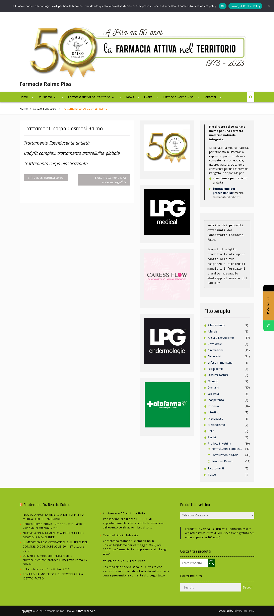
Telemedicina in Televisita (121, 535)
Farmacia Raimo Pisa (45, 83)
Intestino (213, 412)
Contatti (210, 97)
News (130, 97)
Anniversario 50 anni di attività (124, 513)
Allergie (212, 331)
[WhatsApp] (268, 325)
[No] (269, 6)
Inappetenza (216, 400)
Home (24, 97)
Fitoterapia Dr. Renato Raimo (46, 504)
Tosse (212, 474)
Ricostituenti (216, 468)
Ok (223, 6)
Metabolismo (216, 425)
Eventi (148, 97)
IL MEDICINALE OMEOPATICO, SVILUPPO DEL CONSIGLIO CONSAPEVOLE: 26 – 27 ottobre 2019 (55, 546)
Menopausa (215, 418)
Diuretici (213, 381)
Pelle (211, 431)
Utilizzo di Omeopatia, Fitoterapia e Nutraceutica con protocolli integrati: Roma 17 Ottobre (55, 560)
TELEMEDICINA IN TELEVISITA (124, 561)
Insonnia (213, 406)
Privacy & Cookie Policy (245, 6)
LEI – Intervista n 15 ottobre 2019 (46, 569)
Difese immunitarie (220, 362)
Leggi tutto (145, 527)
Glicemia (213, 394)
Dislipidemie (215, 369)
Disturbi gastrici (218, 375)
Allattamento (216, 325)
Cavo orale (215, 344)
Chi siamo (45, 97)
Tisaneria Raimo (221, 461)
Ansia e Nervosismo (221, 338)
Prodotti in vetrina (219, 443)
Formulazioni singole (224, 455)
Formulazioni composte (226, 449)
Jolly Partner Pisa (244, 610)
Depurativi (214, 356)
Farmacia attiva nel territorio (89, 97)
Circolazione (216, 350)
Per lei (212, 437)
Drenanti (213, 387)
